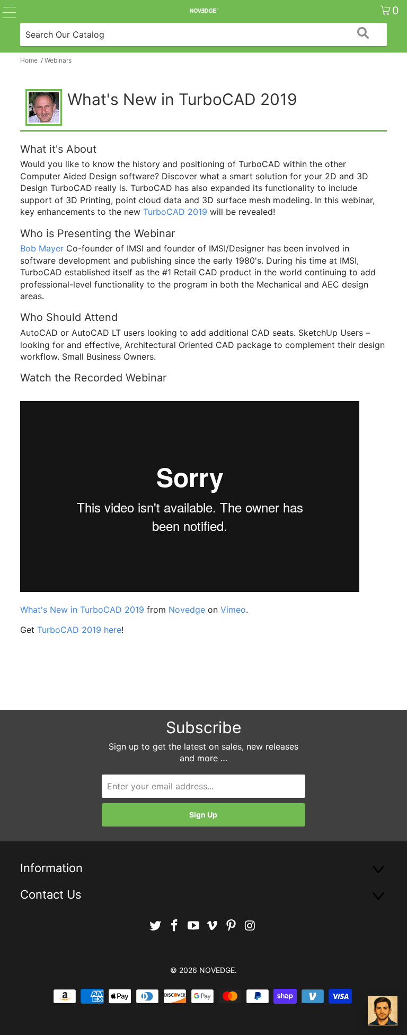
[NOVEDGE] (203, 10)
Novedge (187, 609)
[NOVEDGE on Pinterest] (232, 926)
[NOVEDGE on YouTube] (193, 926)
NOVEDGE (217, 970)
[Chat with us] (382, 1010)
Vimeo (233, 609)
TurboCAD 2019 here (79, 629)
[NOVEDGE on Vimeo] (212, 926)
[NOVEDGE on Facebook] (175, 926)
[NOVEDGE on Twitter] (156, 926)
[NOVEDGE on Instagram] (250, 926)
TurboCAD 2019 (175, 211)
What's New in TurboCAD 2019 (82, 609)
